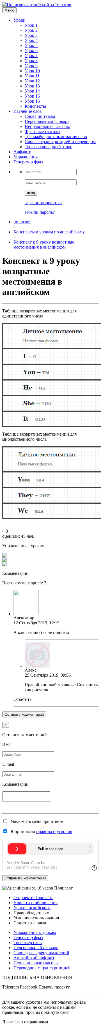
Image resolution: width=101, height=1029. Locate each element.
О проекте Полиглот (33, 897)
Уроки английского (31, 907)
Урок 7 (31, 55)
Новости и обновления (35, 902)
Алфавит (22, 151)
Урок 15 (32, 96)
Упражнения (25, 156)
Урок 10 (32, 70)
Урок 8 (31, 60)
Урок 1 (31, 25)
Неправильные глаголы (47, 126)
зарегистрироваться (43, 202)
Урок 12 (32, 80)
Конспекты (35, 106)
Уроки (19, 20)
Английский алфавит (33, 957)
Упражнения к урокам (34, 932)
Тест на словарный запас (48, 146)
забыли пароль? (40, 212)
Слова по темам (40, 116)
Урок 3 (31, 35)
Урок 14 (32, 91)
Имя (6, 744)
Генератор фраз (28, 161)
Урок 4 (31, 40)
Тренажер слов (27, 942)
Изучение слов (27, 111)
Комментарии (15, 784)
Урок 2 (31, 30)
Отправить (25, 878)
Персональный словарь (47, 121)
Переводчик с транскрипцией (42, 967)
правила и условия (54, 831)
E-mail (8, 764)
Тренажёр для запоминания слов (56, 136)
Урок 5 (31, 45)
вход (31, 193)
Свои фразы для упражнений (41, 952)
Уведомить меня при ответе (36, 821)
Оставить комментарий (24, 714)
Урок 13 (32, 86)
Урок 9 (31, 65)
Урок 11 (32, 75)
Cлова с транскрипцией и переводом (60, 141)
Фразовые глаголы (42, 131)
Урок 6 (31, 50)
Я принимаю (40, 831)
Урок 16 (32, 101)
